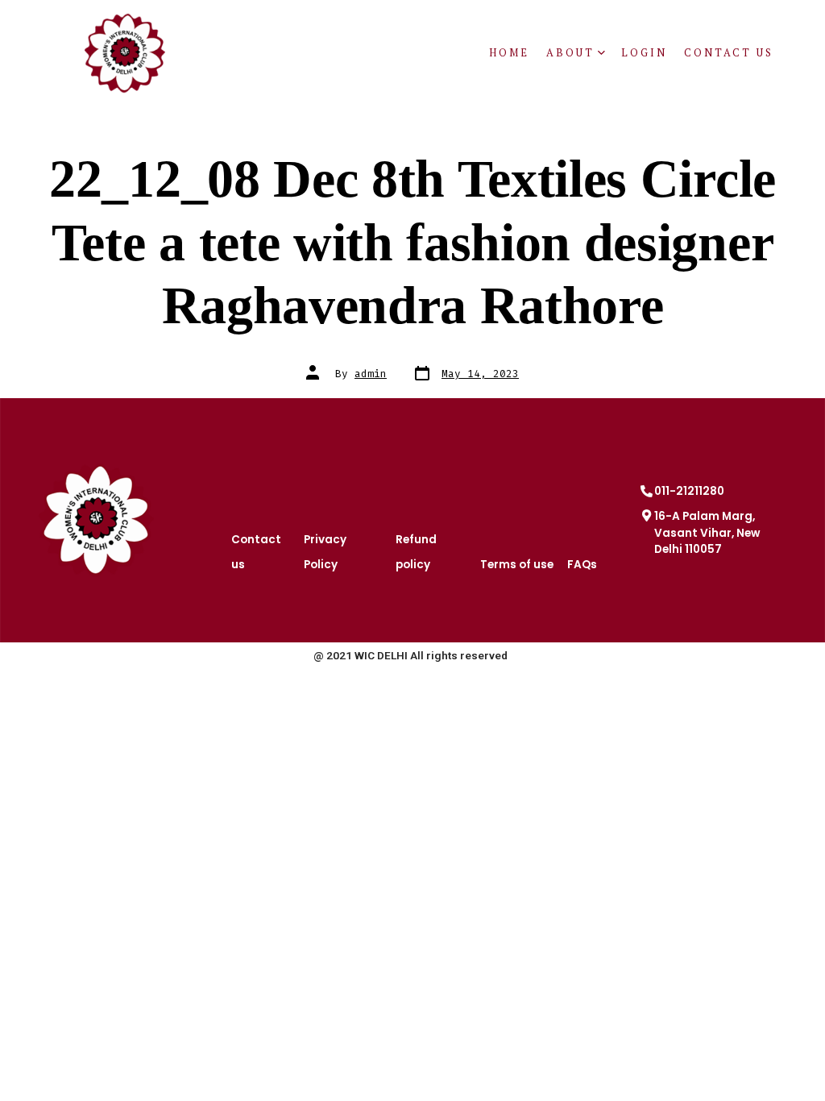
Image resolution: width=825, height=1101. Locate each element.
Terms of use (516, 564)
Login (644, 53)
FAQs (582, 564)
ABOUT (570, 53)
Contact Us (728, 53)
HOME (509, 53)
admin (370, 373)
